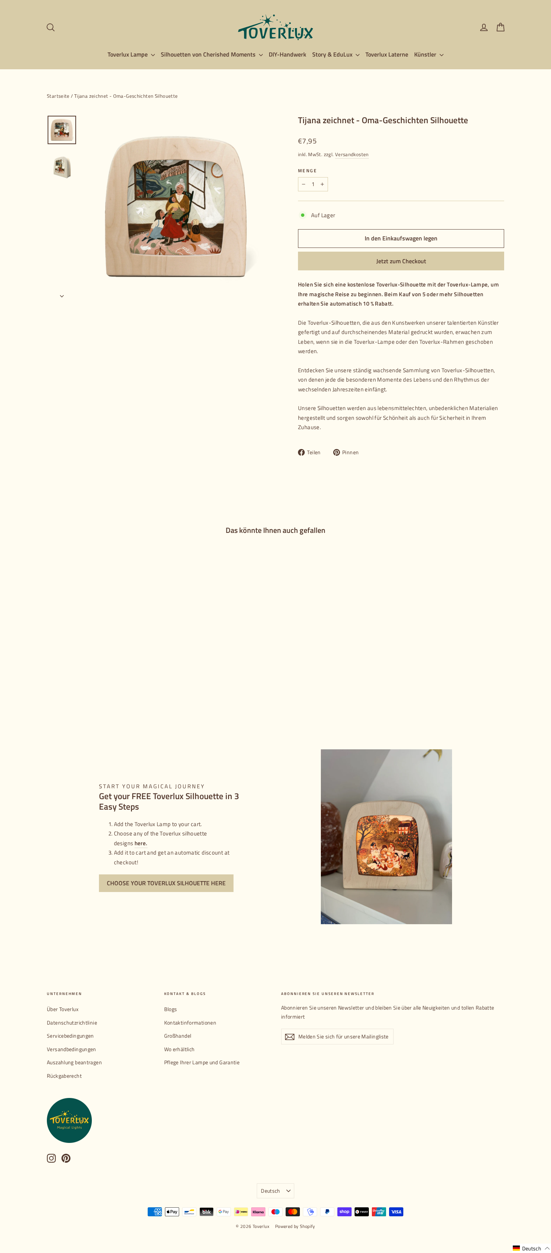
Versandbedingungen (71, 1049)
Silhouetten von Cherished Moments (209, 54)
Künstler (426, 54)
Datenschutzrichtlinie (72, 1022)
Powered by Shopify (295, 1226)
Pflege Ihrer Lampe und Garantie (202, 1062)
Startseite (58, 96)
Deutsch (270, 1191)
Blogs (170, 1009)
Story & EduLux (333, 54)
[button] (531, 1248)
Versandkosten (352, 154)
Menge (307, 170)
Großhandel (178, 1036)
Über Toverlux (62, 1009)
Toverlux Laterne (386, 54)
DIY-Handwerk (287, 54)
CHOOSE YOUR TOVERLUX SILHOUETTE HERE (166, 883)
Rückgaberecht (64, 1076)
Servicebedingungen (70, 1036)
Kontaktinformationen (190, 1022)
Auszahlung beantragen (74, 1062)
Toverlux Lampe (128, 54)
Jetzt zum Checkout (401, 261)
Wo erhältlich (179, 1049)
